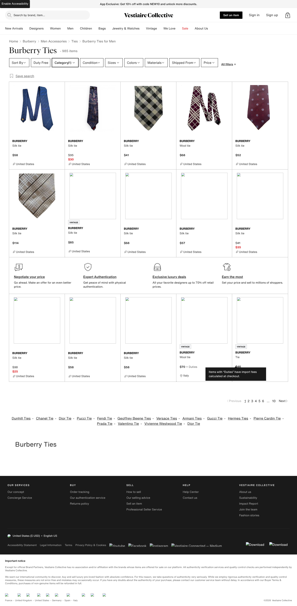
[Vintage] (160, 28)
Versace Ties (166, 418)
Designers (36, 28)
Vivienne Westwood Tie (163, 423)
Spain (67, 600)
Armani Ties (192, 418)
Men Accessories (54, 41)
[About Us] (211, 28)
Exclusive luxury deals (169, 276)
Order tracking (79, 492)
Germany (57, 600)
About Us (201, 28)
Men (70, 28)
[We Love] (178, 28)
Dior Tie (65, 418)
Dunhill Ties (21, 418)
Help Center (191, 492)
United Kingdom (23, 600)
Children (86, 28)
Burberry (29, 41)
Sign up (272, 15)
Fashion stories (249, 515)
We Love (169, 28)
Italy (75, 600)
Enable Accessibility (15, 4)
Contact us (190, 498)
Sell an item (231, 15)
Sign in (254, 15)
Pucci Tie (84, 418)
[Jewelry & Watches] (142, 28)
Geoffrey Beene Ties (134, 418)
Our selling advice (138, 498)
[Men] (76, 28)
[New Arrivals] (26, 28)
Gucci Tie (215, 418)
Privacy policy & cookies (90, 545)
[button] (288, 15)
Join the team (248, 509)
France (8, 600)
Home (13, 41)
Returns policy (79, 504)
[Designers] (46, 28)
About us (245, 492)
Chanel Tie (44, 418)
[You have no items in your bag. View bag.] (288, 15)
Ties (74, 41)
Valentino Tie (128, 423)
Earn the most (232, 276)
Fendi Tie (104, 418)
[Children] (95, 28)
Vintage (151, 28)
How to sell (133, 492)
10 (274, 401)
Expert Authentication (100, 276)
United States (42, 600)
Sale (185, 28)
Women (55, 28)
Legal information (50, 545)
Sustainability (248, 498)
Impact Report (248, 504)
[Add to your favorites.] (59, 141)
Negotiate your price (29, 276)
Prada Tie (104, 423)
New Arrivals (14, 28)
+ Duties (191, 367)
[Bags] (109, 28)
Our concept (15, 492)
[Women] (64, 28)
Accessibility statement (22, 545)
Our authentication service (87, 498)
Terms (68, 545)
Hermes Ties (238, 418)
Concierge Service (19, 498)
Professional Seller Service (144, 509)
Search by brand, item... (29, 15)
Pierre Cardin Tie (267, 418)
